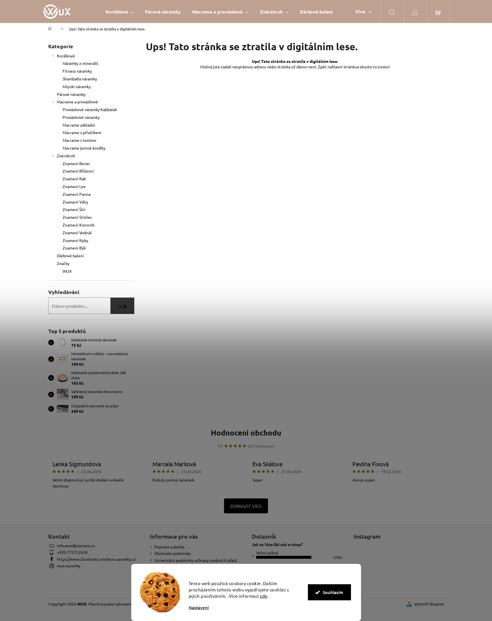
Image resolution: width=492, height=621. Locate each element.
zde (263, 596)
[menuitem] (119, 11)
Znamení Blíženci (78, 170)
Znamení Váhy (75, 201)
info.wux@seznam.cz (76, 545)
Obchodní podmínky (172, 553)
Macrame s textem (79, 140)
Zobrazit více (246, 506)
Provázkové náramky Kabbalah (90, 109)
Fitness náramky (77, 70)
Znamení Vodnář (77, 232)
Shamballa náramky (80, 78)
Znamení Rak (74, 178)
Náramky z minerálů (80, 63)
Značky (63, 263)
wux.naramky (68, 565)
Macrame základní (79, 124)
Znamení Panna (76, 194)
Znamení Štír (74, 209)
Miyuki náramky (77, 86)
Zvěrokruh (66, 155)
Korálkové (66, 55)
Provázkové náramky (81, 117)
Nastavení (199, 607)
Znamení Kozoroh (78, 224)
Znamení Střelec (77, 217)
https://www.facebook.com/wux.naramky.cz (96, 559)
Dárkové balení (70, 255)
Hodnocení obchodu (246, 432)
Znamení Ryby (75, 240)
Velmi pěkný (267, 552)
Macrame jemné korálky (84, 147)
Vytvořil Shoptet (429, 603)
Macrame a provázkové (77, 101)
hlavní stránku (344, 66)
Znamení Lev (74, 186)
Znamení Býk (74, 247)
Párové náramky (71, 94)
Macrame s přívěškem (82, 132)
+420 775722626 (72, 552)
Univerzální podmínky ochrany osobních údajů (195, 560)
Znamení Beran (76, 163)
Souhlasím (333, 592)
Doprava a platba (169, 546)
